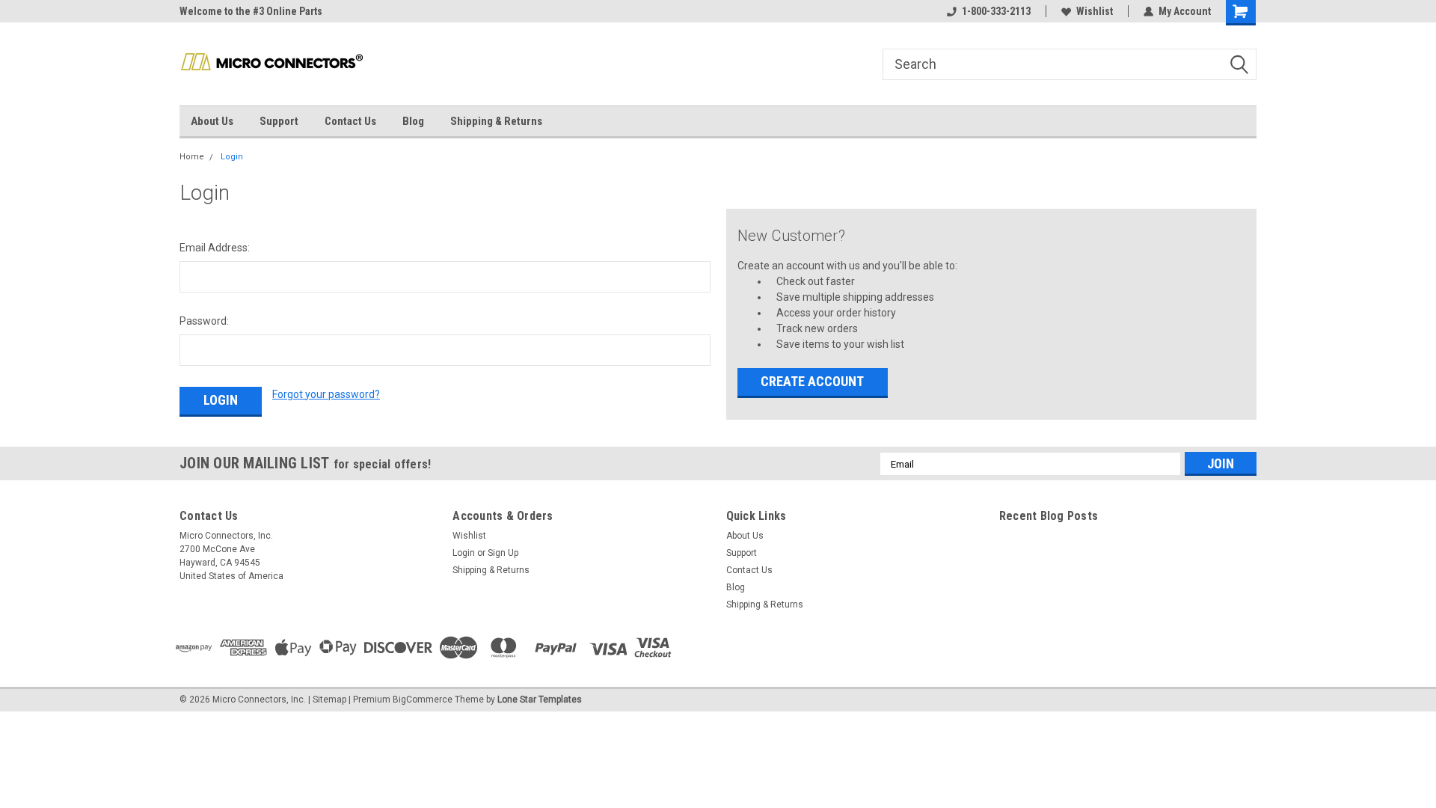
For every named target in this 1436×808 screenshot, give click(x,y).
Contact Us (350, 121)
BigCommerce (422, 699)
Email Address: (215, 248)
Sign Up (503, 553)
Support (279, 121)
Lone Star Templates (539, 699)
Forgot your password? (326, 394)
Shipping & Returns (496, 121)
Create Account (812, 381)
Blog (413, 121)
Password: (204, 321)
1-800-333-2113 (996, 11)
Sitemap (329, 699)
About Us (212, 121)
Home (192, 157)
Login (232, 157)
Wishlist (1094, 11)
